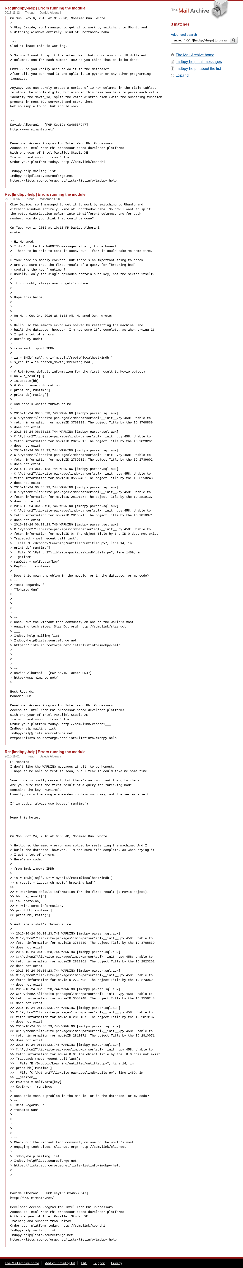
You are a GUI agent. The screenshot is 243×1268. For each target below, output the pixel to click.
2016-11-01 (12, 756)
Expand (182, 75)
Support (99, 1263)
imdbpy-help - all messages (199, 62)
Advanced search (184, 34)
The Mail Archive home (195, 55)
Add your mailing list (60, 1263)
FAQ (84, 1263)
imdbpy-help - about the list (198, 69)
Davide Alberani (50, 12)
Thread (29, 12)
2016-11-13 (12, 12)
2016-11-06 (12, 199)
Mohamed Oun (50, 199)
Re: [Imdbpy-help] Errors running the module (45, 8)
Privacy (116, 1263)
